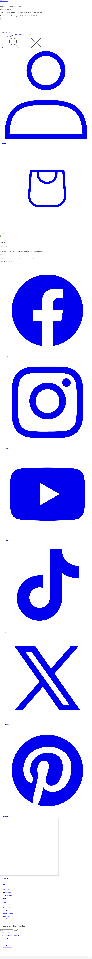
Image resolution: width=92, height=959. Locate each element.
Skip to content (4, 1)
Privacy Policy (7, 892)
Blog (4, 884)
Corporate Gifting (7, 905)
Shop (4, 902)
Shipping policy (6, 945)
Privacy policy (6, 940)
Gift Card (5, 910)
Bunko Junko (7, 935)
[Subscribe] (17, 930)
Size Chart (5, 919)
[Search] (46, 43)
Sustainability (6, 907)
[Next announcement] (0, 19)
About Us (5, 878)
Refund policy (6, 938)
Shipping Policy (7, 890)
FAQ (4, 881)
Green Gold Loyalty (8, 913)
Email (15, 930)
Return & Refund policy (9, 887)
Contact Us (6, 898)
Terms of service (7, 895)
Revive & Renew (7, 916)
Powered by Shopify (14, 935)
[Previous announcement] (0, 3)
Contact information (7, 947)
